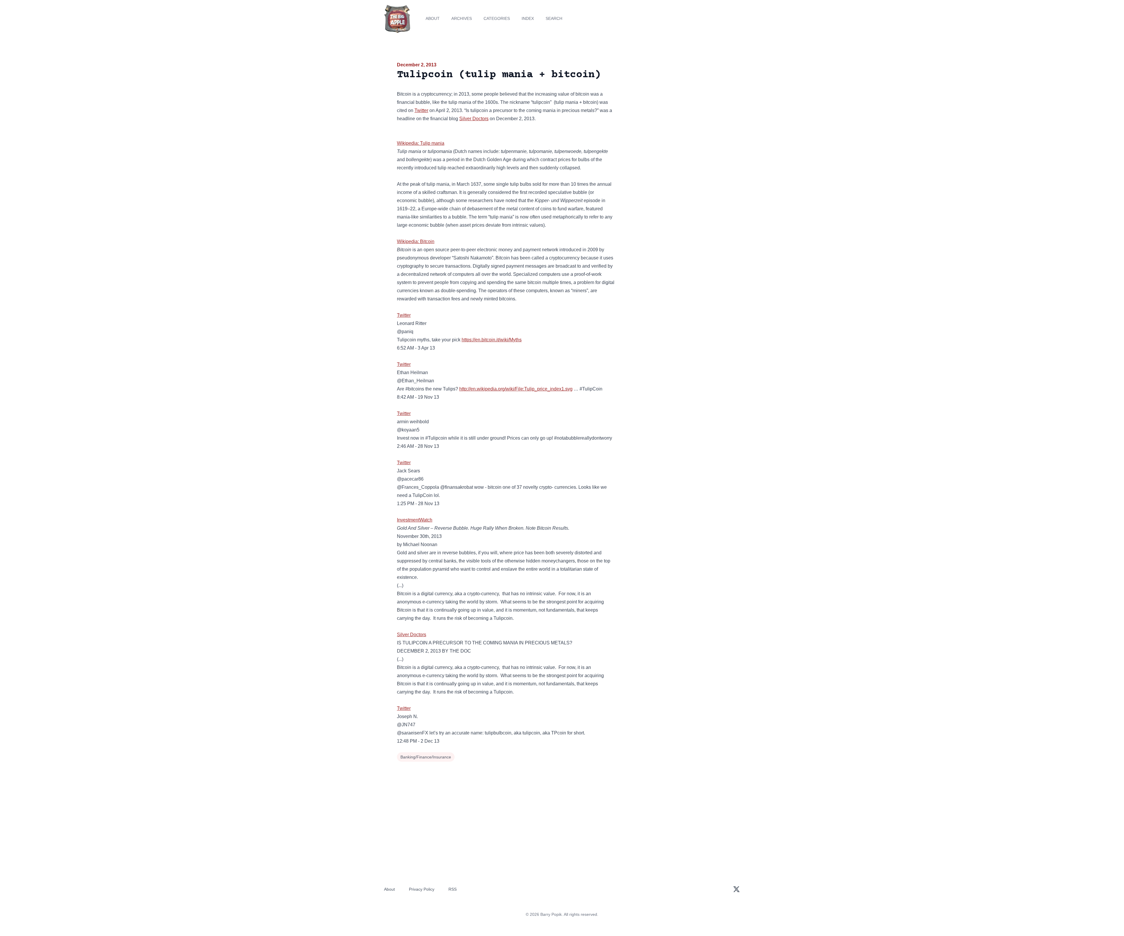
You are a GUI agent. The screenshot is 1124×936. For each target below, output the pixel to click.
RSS (452, 889)
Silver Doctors (474, 118)
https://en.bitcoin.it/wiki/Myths (492, 339)
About (433, 18)
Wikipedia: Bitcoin (415, 241)
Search (554, 18)
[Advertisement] (674, 106)
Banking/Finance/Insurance (425, 757)
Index (528, 18)
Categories (497, 18)
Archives (461, 18)
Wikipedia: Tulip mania (420, 143)
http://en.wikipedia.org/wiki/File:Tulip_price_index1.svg (516, 388)
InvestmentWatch (414, 519)
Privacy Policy (421, 889)
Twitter (421, 110)
